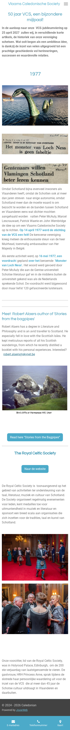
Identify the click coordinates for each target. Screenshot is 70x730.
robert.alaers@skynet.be (19, 354)
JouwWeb (22, 709)
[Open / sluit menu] (66, 4)
